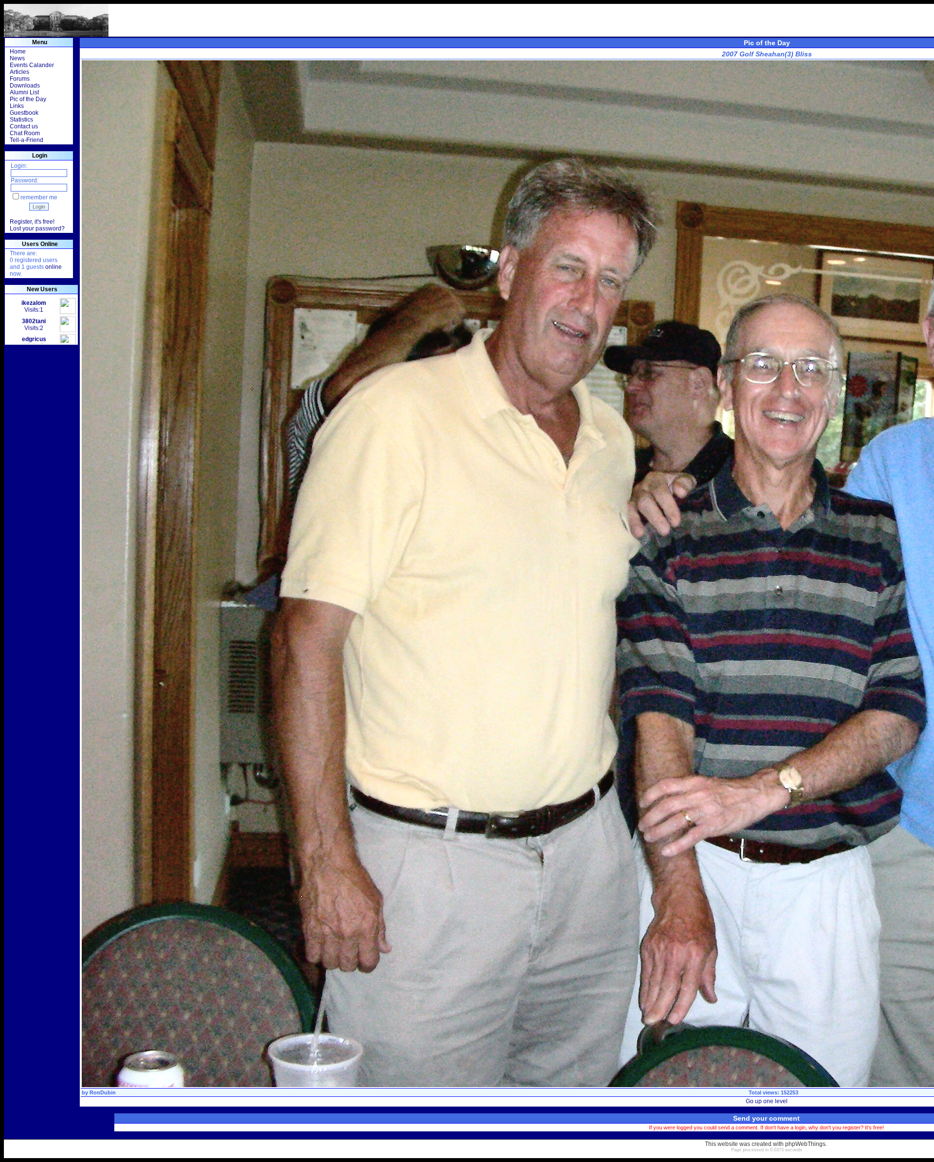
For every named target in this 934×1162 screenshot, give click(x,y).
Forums (20, 78)
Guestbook (24, 112)
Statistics (21, 119)
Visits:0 (34, 319)
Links (17, 106)
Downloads (25, 85)
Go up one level (767, 1101)
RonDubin (103, 1092)
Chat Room (25, 133)
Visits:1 (33, 337)
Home (18, 51)
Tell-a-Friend (26, 140)
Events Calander (32, 65)
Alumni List (24, 92)
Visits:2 (34, 301)
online (53, 267)
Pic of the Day (28, 99)
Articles (19, 72)
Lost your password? (37, 228)
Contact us (24, 126)
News (17, 58)
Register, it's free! (32, 221)
